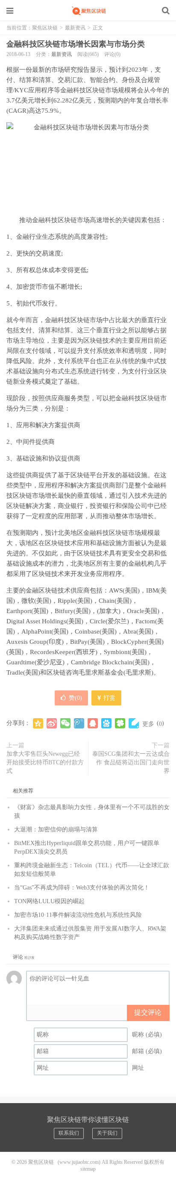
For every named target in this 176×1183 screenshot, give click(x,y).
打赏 (108, 698)
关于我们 (107, 1133)
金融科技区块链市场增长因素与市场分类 (75, 44)
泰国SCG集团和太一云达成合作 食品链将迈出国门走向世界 (131, 762)
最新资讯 (75, 28)
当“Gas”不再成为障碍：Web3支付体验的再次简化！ (82, 887)
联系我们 (69, 1133)
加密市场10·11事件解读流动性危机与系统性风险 (78, 915)
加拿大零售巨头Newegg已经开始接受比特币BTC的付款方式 (45, 762)
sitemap (88, 1169)
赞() (75, 698)
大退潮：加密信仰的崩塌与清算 (56, 829)
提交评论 (147, 1012)
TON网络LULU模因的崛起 (49, 901)
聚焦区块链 (88, 10)
